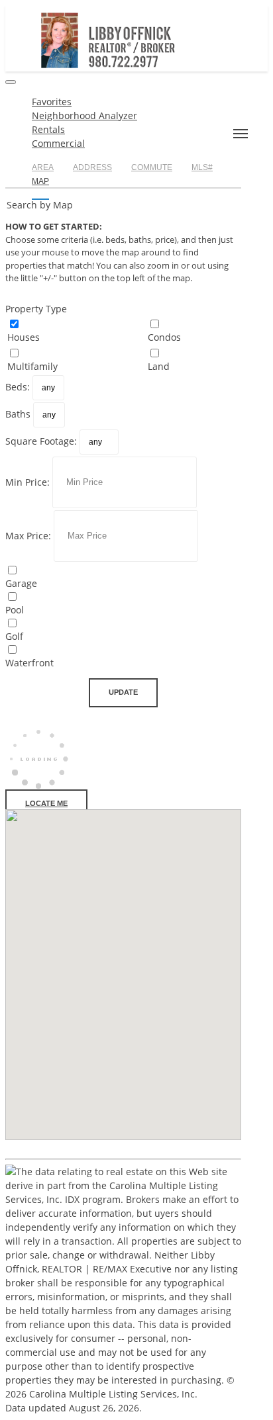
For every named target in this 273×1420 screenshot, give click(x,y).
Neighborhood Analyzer (84, 115)
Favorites (52, 101)
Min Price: (27, 481)
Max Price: (28, 535)
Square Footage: (41, 441)
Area (43, 167)
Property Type (36, 308)
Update (123, 692)
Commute (151, 167)
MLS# (202, 167)
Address (92, 167)
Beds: (17, 386)
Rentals (48, 129)
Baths (17, 414)
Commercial (58, 143)
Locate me (46, 803)
